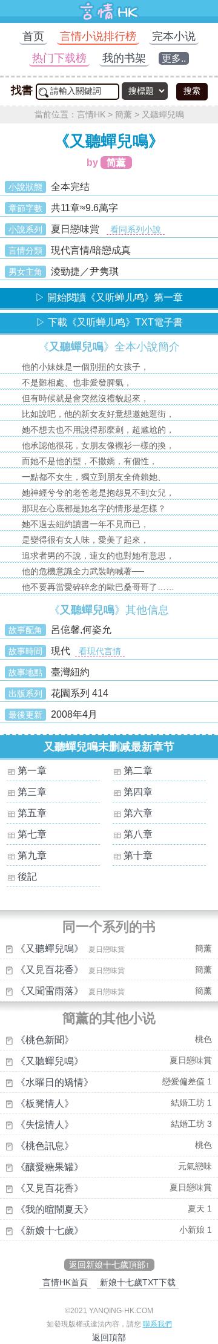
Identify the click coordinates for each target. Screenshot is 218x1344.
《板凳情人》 (45, 1103)
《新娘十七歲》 (50, 1230)
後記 (27, 876)
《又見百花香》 (50, 970)
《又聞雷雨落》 (50, 991)
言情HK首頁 (65, 1282)
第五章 (32, 813)
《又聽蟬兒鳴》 (50, 948)
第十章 (138, 855)
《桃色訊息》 (45, 1146)
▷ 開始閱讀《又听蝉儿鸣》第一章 (109, 297)
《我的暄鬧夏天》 (54, 1209)
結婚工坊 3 (191, 1124)
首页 (33, 36)
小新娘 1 (195, 1229)
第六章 (138, 813)
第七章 (32, 834)
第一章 (32, 770)
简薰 (116, 162)
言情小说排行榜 (98, 36)
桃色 (203, 1039)
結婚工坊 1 (191, 1102)
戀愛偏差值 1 (187, 1081)
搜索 (191, 91)
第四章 (138, 792)
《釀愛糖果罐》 (50, 1167)
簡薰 (123, 114)
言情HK (91, 114)
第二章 (138, 770)
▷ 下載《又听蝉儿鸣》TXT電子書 (109, 322)
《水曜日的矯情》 (54, 1082)
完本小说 (174, 36)
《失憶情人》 (45, 1124)
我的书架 (124, 58)
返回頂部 (109, 1337)
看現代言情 (100, 651)
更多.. (174, 58)
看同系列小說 (135, 229)
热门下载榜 (59, 58)
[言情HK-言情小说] (109, 20)
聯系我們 (157, 1324)
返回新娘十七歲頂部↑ (109, 1265)
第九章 (32, 855)
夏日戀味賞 (191, 1060)
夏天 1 (200, 1208)
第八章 (138, 834)
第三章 (32, 792)
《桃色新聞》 (45, 1040)
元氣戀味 (195, 1166)
